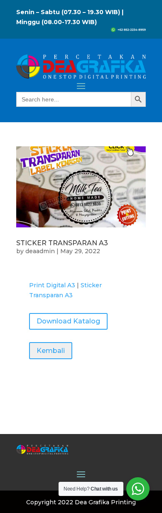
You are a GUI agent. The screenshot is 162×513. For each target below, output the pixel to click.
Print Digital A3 (52, 285)
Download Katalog (68, 321)
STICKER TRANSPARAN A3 (62, 243)
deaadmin (40, 251)
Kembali (51, 351)
